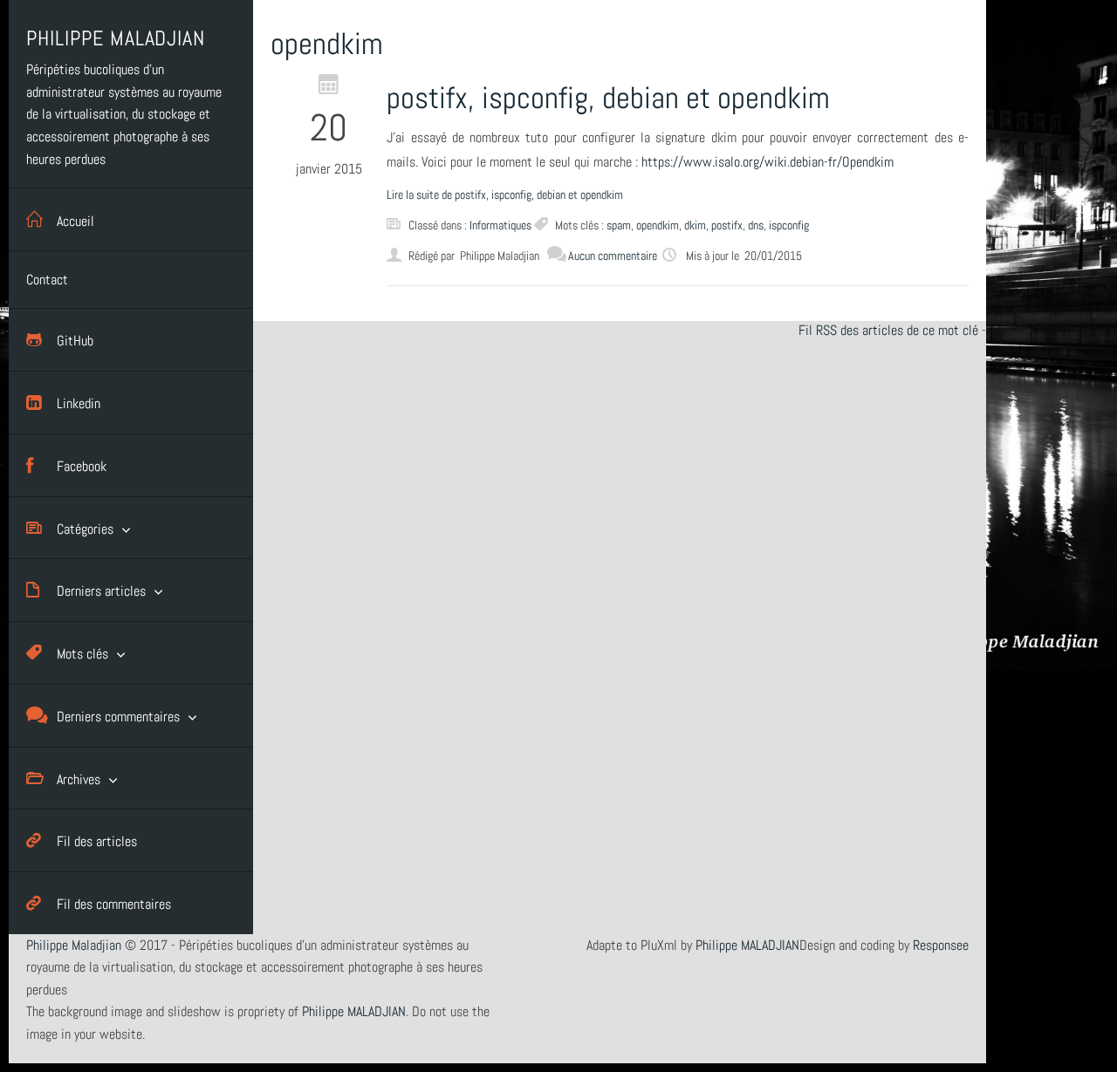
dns (756, 225)
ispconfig (789, 225)
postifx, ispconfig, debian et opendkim (608, 98)
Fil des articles (97, 841)
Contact (47, 279)
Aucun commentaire (612, 255)
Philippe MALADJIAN (747, 945)
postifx (727, 225)
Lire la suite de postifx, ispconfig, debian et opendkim (505, 194)
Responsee (941, 945)
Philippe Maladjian (73, 945)
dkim (695, 225)
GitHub (75, 340)
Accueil (75, 221)
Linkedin (78, 403)
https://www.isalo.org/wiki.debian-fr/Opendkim (767, 162)
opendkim (657, 225)
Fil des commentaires (114, 904)
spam (618, 225)
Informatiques (500, 225)
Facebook (81, 466)
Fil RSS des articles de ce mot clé (888, 330)
